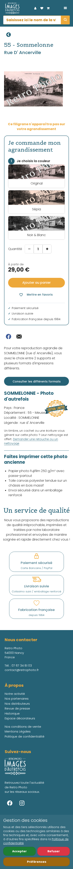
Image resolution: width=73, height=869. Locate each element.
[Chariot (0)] (48, 8)
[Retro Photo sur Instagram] (21, 803)
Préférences (36, 862)
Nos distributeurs (17, 703)
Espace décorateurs (20, 718)
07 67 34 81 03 (22, 665)
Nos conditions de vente (23, 726)
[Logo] (11, 8)
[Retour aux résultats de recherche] (8, 34)
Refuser (53, 851)
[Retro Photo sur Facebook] (9, 803)
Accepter (19, 851)
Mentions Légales (18, 731)
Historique (12, 713)
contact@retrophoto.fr (22, 670)
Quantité (15, 249)
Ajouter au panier (36, 282)
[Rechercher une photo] (65, 20)
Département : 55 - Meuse (24, 412)
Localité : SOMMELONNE (21, 417)
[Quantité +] (47, 249)
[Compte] (35, 8)
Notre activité (15, 694)
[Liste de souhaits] (42, 8)
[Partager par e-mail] (19, 336)
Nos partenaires (17, 698)
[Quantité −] (29, 249)
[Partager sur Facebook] (8, 336)
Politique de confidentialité (24, 736)
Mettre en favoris (36, 295)
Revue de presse (17, 708)
